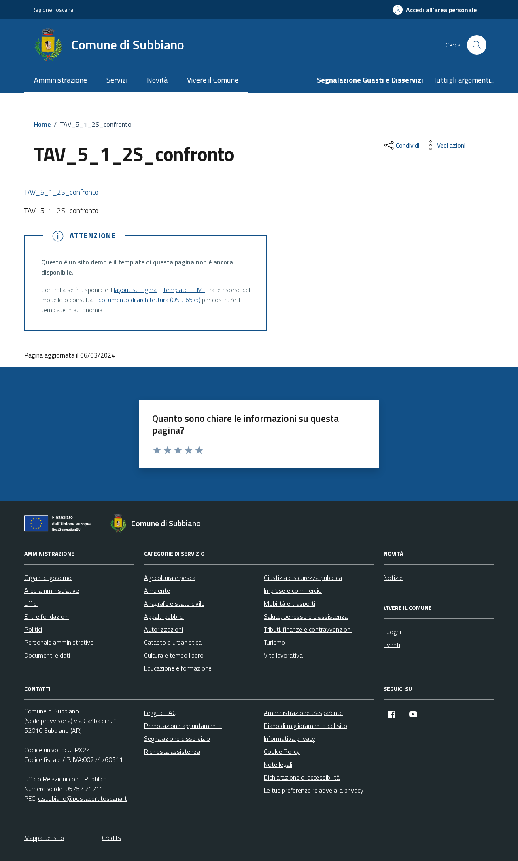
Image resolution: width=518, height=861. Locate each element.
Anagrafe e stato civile (174, 603)
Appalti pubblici (164, 616)
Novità (157, 79)
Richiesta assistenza (172, 751)
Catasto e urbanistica (173, 642)
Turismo (274, 642)
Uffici (31, 603)
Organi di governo (48, 577)
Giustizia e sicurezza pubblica (303, 577)
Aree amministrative (51, 590)
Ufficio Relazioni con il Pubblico (65, 779)
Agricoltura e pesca (169, 577)
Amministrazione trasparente (303, 712)
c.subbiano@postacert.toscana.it (82, 798)
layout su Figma (135, 289)
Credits (111, 837)
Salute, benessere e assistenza (306, 616)
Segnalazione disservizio (177, 738)
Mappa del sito (44, 837)
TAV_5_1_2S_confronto (61, 191)
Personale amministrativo (59, 642)
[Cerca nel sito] (476, 45)
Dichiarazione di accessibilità (302, 777)
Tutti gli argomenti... (463, 79)
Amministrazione (60, 79)
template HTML (184, 289)
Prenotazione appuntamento (183, 725)
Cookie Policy (282, 751)
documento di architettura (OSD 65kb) (149, 300)
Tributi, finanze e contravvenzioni (308, 629)
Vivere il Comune (212, 79)
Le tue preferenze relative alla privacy (313, 790)
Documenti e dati (47, 655)
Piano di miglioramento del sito (305, 725)
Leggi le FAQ (160, 712)
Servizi (116, 79)
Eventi (392, 644)
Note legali (278, 764)
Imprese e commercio (293, 590)
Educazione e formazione (178, 668)
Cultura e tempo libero (174, 655)
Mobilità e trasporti (289, 603)
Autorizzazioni (163, 629)
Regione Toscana (52, 9)
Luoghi (392, 632)
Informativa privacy (289, 738)
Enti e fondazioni (46, 616)
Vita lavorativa (283, 655)
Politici (33, 629)
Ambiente (157, 590)
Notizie (393, 577)
